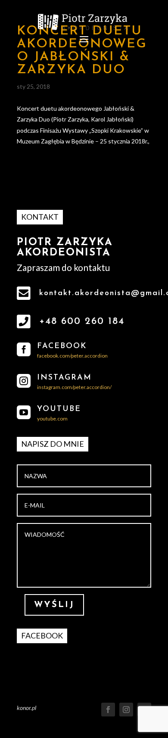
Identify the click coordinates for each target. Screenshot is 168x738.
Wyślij (54, 605)
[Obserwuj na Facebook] (108, 709)
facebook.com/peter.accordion (72, 355)
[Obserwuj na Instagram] (126, 709)
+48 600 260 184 (81, 322)
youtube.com (52, 418)
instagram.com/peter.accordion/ (74, 387)
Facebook (62, 346)
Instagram (64, 378)
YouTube (59, 409)
